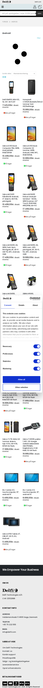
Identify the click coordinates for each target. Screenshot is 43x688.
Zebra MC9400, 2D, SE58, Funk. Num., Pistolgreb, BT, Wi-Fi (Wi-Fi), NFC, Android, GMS (11, 249)
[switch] (36, 354)
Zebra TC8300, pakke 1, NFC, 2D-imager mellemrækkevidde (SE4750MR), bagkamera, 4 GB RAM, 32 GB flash (31, 445)
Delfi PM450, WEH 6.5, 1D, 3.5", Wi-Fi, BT (10, 100)
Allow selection (21, 387)
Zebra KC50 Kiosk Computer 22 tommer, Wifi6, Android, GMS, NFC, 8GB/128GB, (30, 150)
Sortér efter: (7, 73)
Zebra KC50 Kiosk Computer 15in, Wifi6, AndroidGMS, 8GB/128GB (10, 149)
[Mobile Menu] (2, 7)
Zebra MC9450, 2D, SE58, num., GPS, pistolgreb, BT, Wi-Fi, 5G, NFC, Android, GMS (31, 249)
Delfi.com (38, 2)
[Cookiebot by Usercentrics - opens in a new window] (30, 298)
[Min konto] (35, 6)
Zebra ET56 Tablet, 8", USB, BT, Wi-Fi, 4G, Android (11, 536)
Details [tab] (21, 305)
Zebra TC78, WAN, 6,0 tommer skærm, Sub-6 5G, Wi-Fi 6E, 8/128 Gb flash (31, 394)
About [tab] (35, 305)
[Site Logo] (6, 2)
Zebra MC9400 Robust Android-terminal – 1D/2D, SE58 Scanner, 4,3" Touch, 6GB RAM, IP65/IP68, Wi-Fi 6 (30, 200)
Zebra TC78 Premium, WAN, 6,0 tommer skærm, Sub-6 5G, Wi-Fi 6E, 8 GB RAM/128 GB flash (11, 395)
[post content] (11, 87)
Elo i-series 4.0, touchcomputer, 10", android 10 (10, 492)
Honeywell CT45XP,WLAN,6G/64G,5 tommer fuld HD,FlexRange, (33, 102)
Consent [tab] (7, 305)
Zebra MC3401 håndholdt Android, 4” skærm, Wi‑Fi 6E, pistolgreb (10, 197)
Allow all (21, 379)
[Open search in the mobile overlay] (21, 13)
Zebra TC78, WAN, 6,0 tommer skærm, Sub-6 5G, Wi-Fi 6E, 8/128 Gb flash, (11, 442)
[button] (21, 54)
